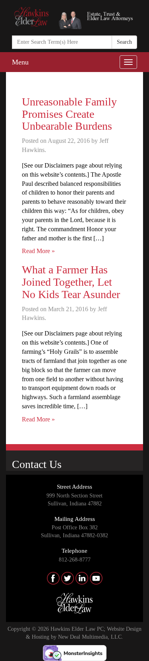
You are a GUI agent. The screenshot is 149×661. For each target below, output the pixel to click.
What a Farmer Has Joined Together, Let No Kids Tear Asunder (71, 281)
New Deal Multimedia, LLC (90, 637)
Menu (20, 62)
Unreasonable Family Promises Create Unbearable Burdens (69, 114)
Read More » (38, 251)
